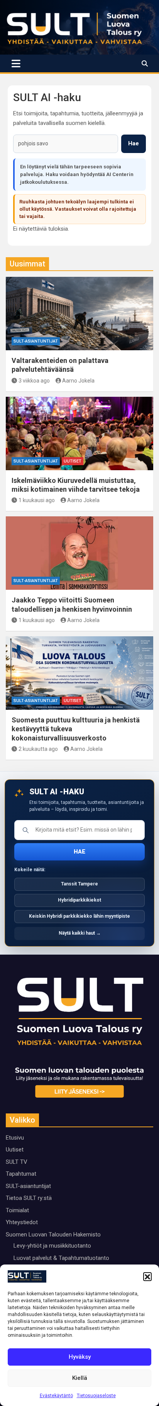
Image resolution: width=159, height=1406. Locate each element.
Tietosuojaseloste (96, 1395)
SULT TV (16, 1161)
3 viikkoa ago (34, 381)
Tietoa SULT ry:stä (29, 1198)
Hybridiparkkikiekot (79, 900)
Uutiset (72, 461)
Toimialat (17, 1210)
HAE (80, 851)
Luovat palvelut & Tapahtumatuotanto (61, 1258)
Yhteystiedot (22, 1222)
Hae (133, 143)
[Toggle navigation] (16, 63)
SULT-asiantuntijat (36, 341)
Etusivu (15, 1137)
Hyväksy (80, 1356)
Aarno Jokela (78, 381)
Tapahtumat (21, 1173)
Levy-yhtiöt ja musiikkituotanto (52, 1245)
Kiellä (79, 1377)
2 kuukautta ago (38, 749)
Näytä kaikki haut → (80, 933)
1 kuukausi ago (37, 500)
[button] (147, 1276)
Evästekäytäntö (56, 1395)
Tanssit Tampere (79, 884)
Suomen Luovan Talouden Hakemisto (53, 1234)
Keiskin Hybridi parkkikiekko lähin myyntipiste (79, 916)
